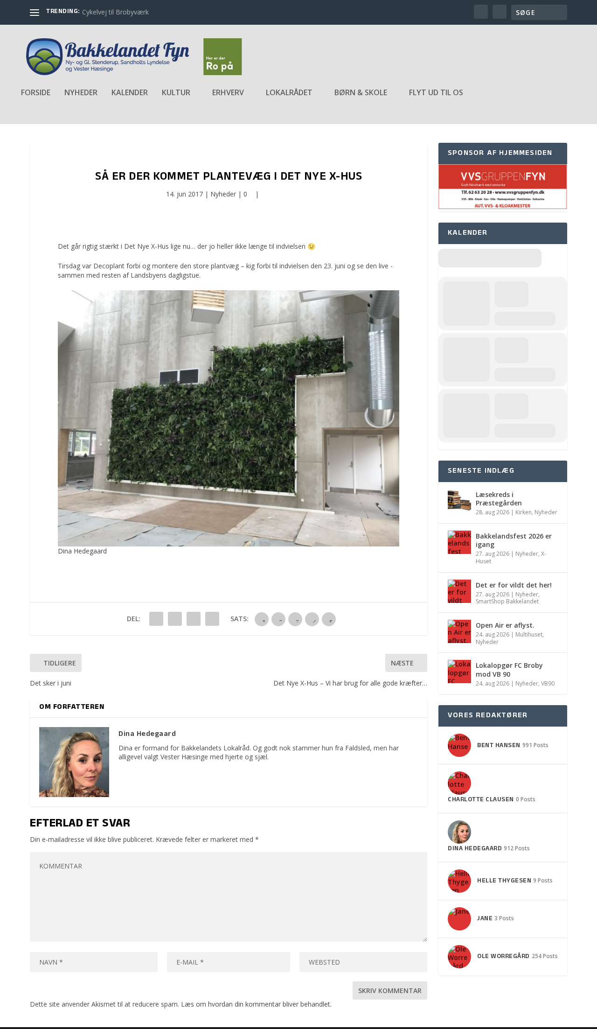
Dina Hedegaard (82, 550)
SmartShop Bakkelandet (507, 601)
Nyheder (80, 93)
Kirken (523, 512)
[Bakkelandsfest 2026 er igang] (459, 542)
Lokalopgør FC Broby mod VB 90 (509, 669)
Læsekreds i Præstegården (499, 498)
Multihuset (528, 634)
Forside (35, 93)
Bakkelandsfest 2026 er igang (514, 540)
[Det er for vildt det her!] (459, 591)
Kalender (129, 93)
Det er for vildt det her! (514, 585)
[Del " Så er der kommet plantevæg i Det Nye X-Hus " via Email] (193, 618)
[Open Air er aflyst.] (459, 631)
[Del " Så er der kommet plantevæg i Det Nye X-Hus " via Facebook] (156, 618)
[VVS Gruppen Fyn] (502, 206)
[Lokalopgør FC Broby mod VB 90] (459, 671)
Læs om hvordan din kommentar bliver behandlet (255, 1004)
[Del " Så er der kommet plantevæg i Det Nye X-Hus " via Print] (212, 618)
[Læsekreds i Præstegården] (459, 500)
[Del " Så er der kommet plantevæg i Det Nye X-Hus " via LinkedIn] (175, 618)
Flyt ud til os (436, 93)
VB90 (548, 683)
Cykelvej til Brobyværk (115, 11)
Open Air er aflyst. (505, 625)
